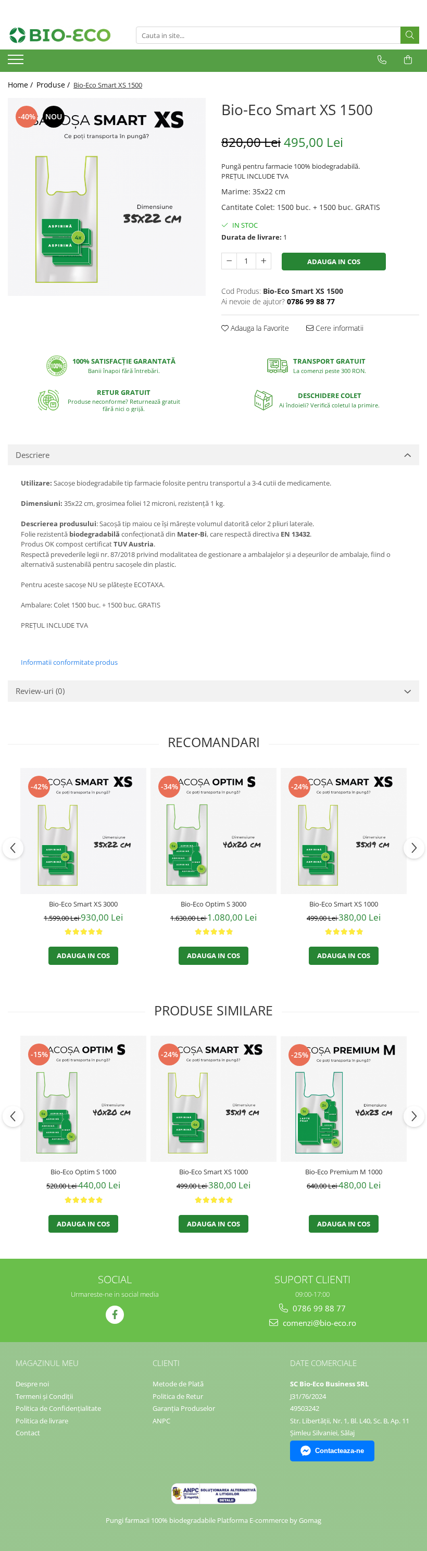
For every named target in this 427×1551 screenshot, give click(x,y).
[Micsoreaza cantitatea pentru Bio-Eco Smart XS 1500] (229, 261)
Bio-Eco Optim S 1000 (83, 1171)
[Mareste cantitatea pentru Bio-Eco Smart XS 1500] (263, 261)
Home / (21, 85)
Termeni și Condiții (44, 1396)
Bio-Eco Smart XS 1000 (343, 904)
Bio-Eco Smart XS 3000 (83, 904)
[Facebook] (115, 1315)
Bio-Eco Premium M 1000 (343, 1171)
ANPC (161, 1420)
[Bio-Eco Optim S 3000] (213, 831)
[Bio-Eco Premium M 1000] (344, 1099)
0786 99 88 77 (318, 1308)
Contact (28, 1432)
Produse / (54, 85)
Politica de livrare (42, 1420)
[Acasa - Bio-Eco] (60, 35)
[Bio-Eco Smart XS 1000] (344, 831)
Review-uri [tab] (40, 691)
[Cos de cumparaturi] (408, 59)
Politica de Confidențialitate (58, 1408)
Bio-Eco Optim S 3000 (213, 904)
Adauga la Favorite (259, 328)
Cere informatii (338, 328)
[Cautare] (409, 35)
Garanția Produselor (184, 1408)
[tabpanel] (107, 197)
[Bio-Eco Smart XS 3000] (83, 831)
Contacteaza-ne (339, 1451)
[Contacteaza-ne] (382, 59)
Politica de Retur (178, 1396)
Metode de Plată (178, 1383)
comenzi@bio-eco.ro (318, 1323)
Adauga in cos (333, 261)
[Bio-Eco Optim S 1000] (83, 1099)
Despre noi (32, 1383)
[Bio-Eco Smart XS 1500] (107, 197)
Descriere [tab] (32, 455)
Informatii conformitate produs (69, 662)
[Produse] (17, 62)
